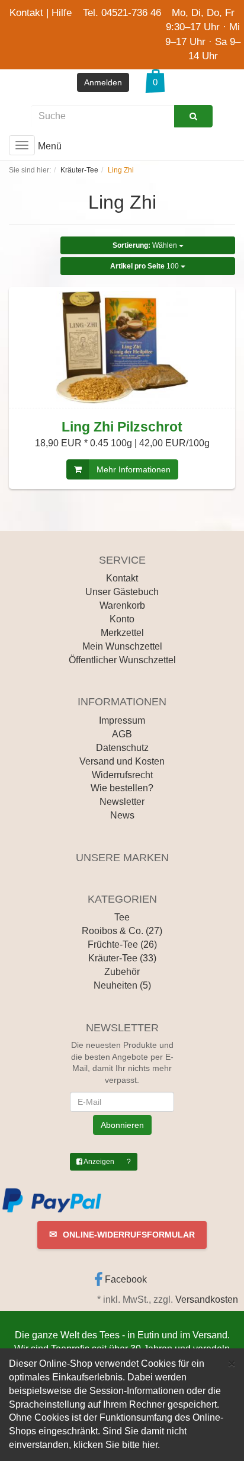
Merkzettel (122, 633)
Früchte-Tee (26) (122, 944)
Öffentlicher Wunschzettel (122, 660)
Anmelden (103, 82)
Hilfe (62, 12)
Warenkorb (122, 605)
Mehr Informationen (134, 469)
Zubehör (122, 972)
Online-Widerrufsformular (122, 1234)
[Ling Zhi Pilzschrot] (122, 347)
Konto (122, 619)
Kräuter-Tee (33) (122, 958)
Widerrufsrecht (122, 775)
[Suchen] (193, 116)
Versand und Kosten (122, 761)
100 (145, 266)
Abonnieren (122, 1125)
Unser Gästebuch (122, 592)
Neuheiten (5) (122, 985)
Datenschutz (122, 748)
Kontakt (26, 12)
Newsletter (122, 802)
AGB (122, 734)
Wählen (146, 245)
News (122, 815)
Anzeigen (98, 1162)
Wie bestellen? (122, 788)
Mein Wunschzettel (122, 646)
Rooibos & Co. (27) (122, 931)
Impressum (122, 720)
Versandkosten (206, 1299)
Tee (122, 917)
